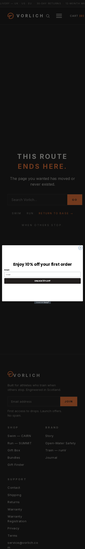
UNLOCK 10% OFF (42, 281)
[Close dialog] (80, 248)
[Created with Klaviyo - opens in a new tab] (42, 302)
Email (6, 270)
